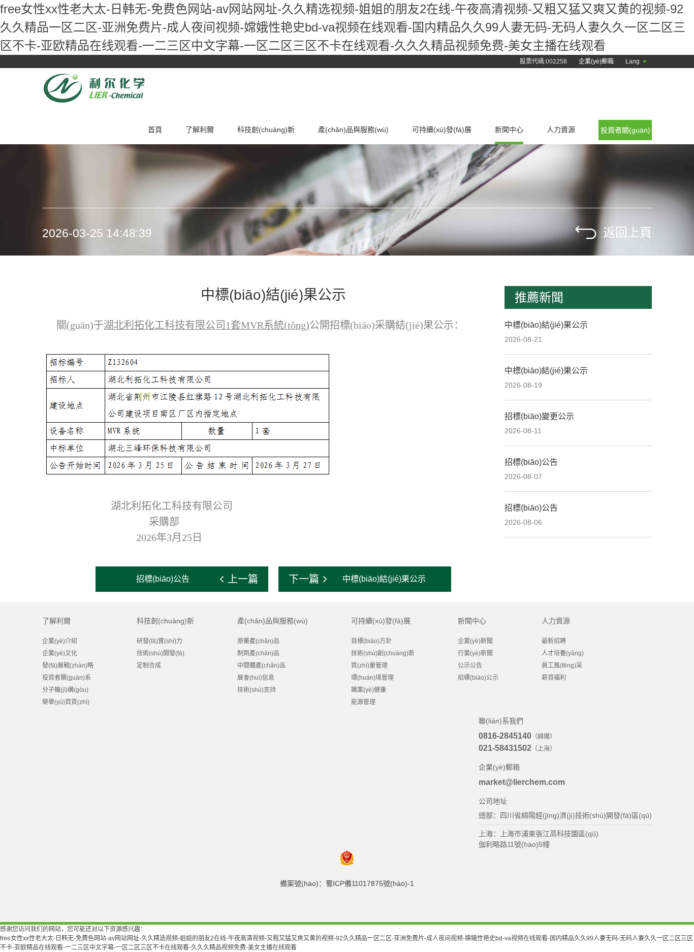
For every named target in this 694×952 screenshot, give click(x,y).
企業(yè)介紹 (59, 641)
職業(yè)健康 (368, 689)
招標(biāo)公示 (478, 677)
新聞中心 (509, 129)
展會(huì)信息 (255, 677)
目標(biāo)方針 (371, 641)
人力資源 (561, 129)
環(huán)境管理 (372, 677)
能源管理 (363, 702)
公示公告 (470, 665)
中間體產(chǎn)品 (261, 665)
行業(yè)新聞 (475, 653)
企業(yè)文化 (59, 653)
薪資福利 (554, 677)
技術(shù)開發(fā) (160, 653)
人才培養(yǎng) (563, 653)
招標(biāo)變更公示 (539, 416)
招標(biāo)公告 (531, 462)
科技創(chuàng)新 (266, 129)
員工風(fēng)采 (562, 665)
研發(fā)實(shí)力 (159, 641)
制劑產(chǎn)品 (258, 653)
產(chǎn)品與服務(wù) (353, 129)
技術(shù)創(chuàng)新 (383, 653)
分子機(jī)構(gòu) (65, 689)
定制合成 (149, 665)
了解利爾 (199, 129)
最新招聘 (554, 641)
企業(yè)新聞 (475, 641)
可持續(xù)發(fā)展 (441, 129)
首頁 (155, 129)
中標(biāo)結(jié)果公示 (546, 325)
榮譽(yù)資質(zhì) (65, 702)
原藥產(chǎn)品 (258, 641)
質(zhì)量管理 (369, 665)
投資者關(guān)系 (66, 677)
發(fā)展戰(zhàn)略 (67, 665)
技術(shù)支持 (256, 689)
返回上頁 (627, 232)
